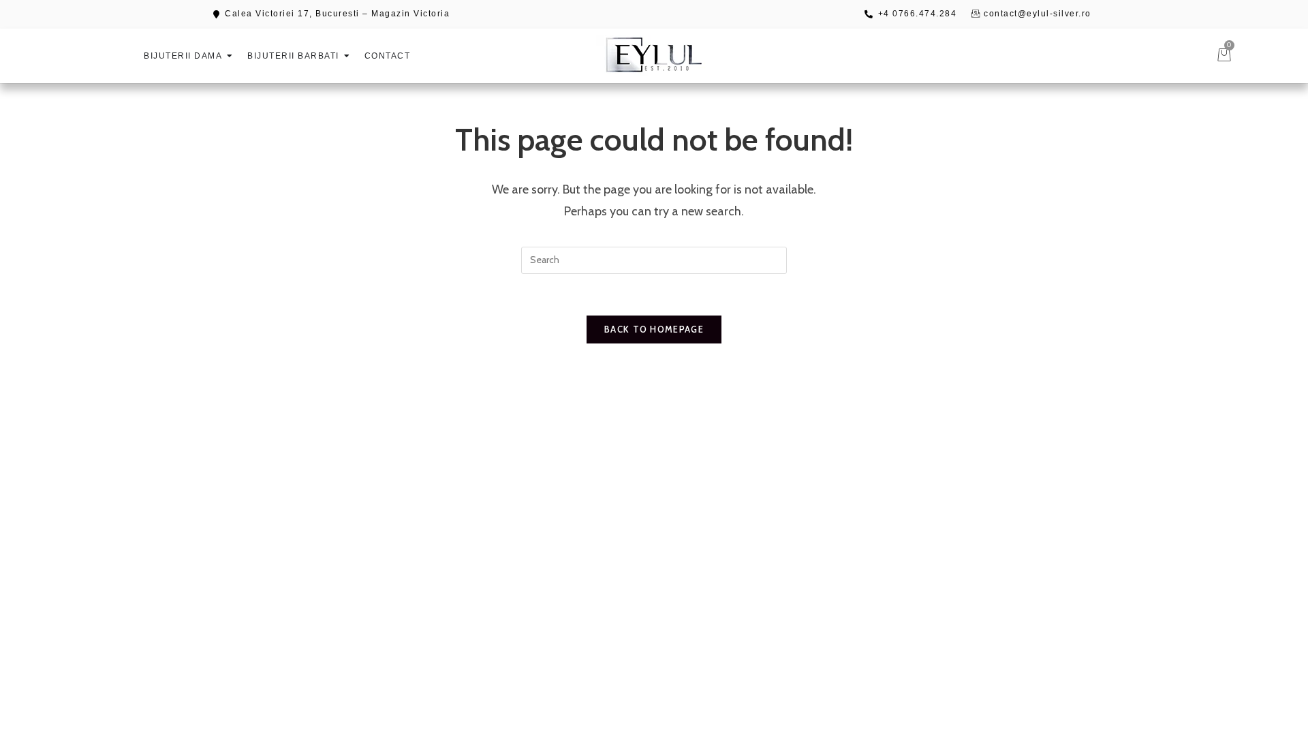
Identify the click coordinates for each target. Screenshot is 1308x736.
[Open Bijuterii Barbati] (347, 56)
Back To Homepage (654, 329)
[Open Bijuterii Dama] (229, 56)
